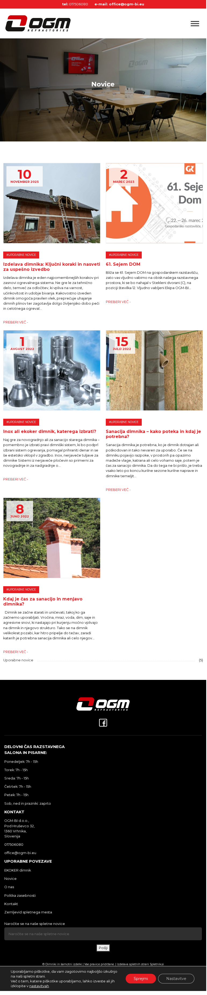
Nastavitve (176, 978)
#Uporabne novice (21, 255)
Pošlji (103, 948)
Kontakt (11, 904)
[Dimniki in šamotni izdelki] (53, 23)
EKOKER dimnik (17, 870)
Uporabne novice (18, 660)
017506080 (78, 4)
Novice (10, 879)
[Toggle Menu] (195, 23)
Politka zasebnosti (20, 896)
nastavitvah (39, 986)
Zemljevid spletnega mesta (28, 912)
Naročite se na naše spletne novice (34, 924)
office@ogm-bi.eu (126, 4)
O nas (9, 887)
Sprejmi (141, 978)
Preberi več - (15, 322)
